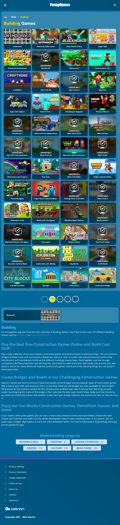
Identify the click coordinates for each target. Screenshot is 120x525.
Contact (12, 494)
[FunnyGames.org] (5, 16)
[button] (115, 5)
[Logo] (60, 5)
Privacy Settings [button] (16, 466)
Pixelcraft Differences (40, 335)
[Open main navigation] (5, 5)
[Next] (75, 299)
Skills (13, 17)
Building (24, 17)
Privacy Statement (17, 472)
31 (65, 441)
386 (95, 448)
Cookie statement (17, 477)
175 (40, 448)
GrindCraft (22, 335)
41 (102, 441)
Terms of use (15, 483)
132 (66, 448)
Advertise (13, 500)
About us (13, 489)
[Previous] (44, 299)
